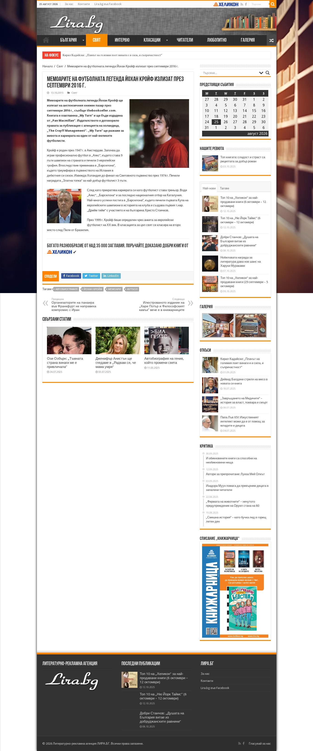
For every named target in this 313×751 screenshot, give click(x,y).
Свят (97, 40)
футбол (132, 289)
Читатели (185, 40)
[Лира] (77, 19)
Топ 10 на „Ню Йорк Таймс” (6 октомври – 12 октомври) (163, 696)
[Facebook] (245, 4)
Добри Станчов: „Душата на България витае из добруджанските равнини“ (239, 241)
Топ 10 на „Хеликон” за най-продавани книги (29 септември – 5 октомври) (244, 282)
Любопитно (217, 40)
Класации (152, 40)
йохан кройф (93, 289)
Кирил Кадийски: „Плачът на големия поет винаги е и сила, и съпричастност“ (112, 55)
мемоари (114, 289)
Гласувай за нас (260, 743)
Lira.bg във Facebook (107, 4)
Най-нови (209, 188)
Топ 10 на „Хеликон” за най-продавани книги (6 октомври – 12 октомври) (243, 202)
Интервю (122, 40)
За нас (69, 4)
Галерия (248, 40)
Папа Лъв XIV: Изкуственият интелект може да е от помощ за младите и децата (242, 421)
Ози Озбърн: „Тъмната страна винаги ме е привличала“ (65, 362)
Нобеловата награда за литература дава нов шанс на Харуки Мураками (240, 261)
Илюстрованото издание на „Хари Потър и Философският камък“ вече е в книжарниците (161, 305)
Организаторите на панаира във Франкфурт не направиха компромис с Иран (74, 305)
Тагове (224, 188)
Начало (46, 40)
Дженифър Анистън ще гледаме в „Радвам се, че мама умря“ (116, 362)
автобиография (66, 289)
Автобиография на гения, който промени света (164, 360)
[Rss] (242, 4)
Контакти (84, 4)
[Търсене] (272, 4)
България (68, 40)
